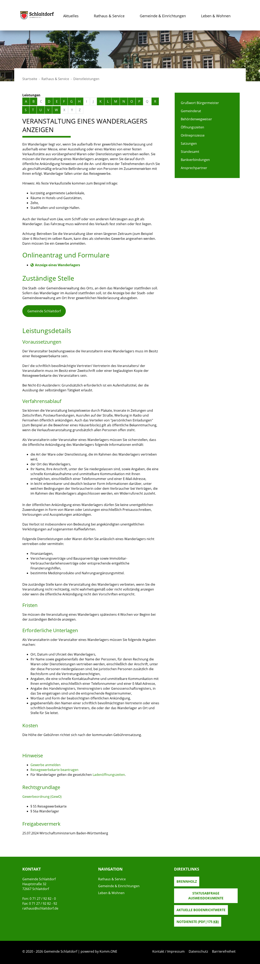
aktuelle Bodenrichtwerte (201, 910)
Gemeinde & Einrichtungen (163, 15)
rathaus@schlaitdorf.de (40, 908)
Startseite (29, 79)
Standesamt (190, 151)
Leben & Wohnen (216, 15)
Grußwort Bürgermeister (200, 103)
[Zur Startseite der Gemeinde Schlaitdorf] (37, 15)
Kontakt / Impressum (168, 951)
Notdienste (198, 921)
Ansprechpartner (194, 168)
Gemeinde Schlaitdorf (44, 311)
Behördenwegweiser (196, 119)
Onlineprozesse (193, 135)
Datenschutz (198, 951)
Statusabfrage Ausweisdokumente (205, 895)
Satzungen (189, 143)
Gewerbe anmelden (45, 765)
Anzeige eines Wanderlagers (57, 265)
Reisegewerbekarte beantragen (54, 770)
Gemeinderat (191, 111)
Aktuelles (71, 15)
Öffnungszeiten (192, 127)
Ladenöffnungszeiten (109, 774)
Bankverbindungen (195, 159)
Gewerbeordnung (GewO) (42, 796)
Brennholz (187, 881)
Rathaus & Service (109, 15)
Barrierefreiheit (224, 951)
